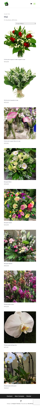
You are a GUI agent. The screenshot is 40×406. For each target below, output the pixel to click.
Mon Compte (19, 396)
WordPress (30, 403)
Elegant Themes (16, 403)
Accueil (5, 13)
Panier (29, 396)
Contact (9, 396)
